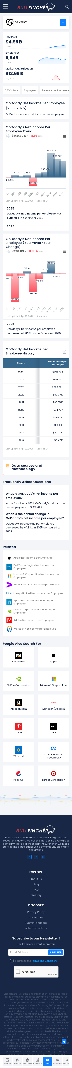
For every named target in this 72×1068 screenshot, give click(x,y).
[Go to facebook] (29, 857)
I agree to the (36, 961)
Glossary (36, 895)
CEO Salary (11, 90)
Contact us (36, 917)
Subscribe (55, 952)
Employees (29, 90)
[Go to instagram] (36, 857)
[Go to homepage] (36, 7)
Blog (36, 884)
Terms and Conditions (45, 961)
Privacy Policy (36, 912)
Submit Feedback (36, 923)
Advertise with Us (36, 928)
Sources (41, 201)
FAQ (36, 890)
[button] (38, 467)
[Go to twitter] (43, 857)
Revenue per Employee (55, 90)
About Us (36, 879)
